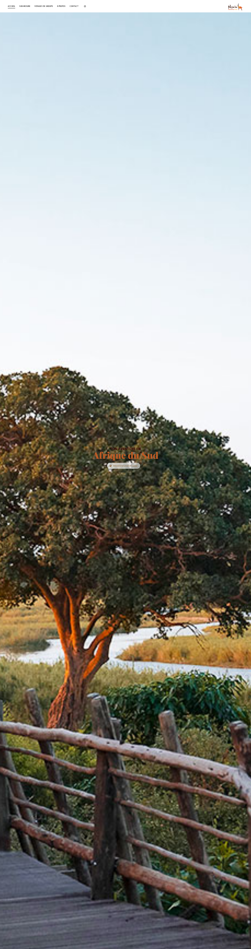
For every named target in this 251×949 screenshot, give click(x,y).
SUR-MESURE (24, 6)
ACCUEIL (11, 6)
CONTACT (74, 6)
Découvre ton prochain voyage (125, 466)
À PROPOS (61, 6)
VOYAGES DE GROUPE (44, 6)
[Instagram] (85, 6)
